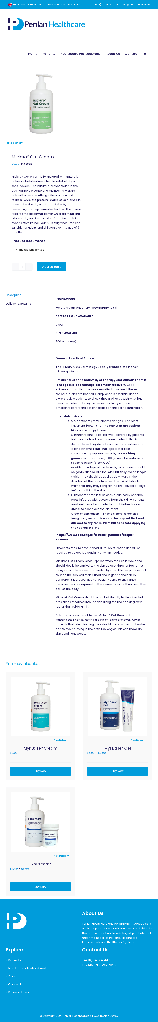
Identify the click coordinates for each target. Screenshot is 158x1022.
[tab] (25, 295)
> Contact (13, 984)
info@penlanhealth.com (137, 4)
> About (12, 976)
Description (13, 295)
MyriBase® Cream (40, 748)
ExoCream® (40, 864)
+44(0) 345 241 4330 (96, 960)
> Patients (13, 960)
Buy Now (40, 771)
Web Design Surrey (106, 1016)
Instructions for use (31, 249)
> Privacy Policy (18, 992)
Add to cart (51, 267)
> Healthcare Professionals (26, 968)
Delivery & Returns (18, 304)
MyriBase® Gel (117, 748)
